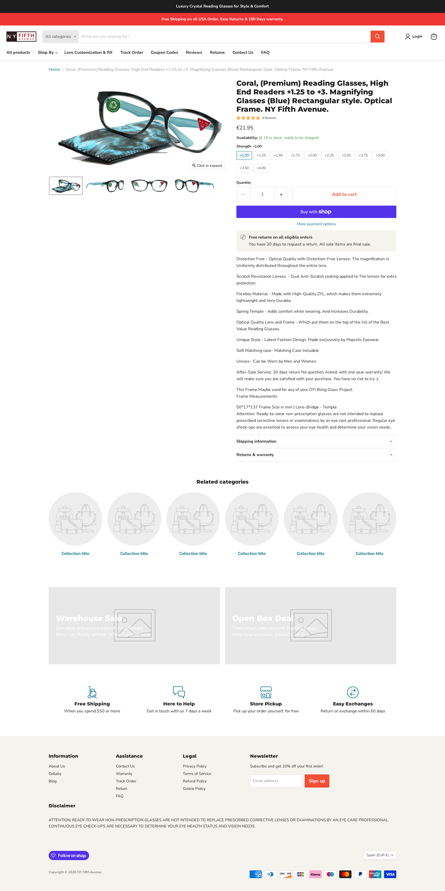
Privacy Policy (195, 766)
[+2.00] (312, 161)
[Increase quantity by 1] (281, 194)
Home (54, 69)
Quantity (243, 183)
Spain (377, 855)
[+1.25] (261, 161)
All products (18, 52)
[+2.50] (346, 161)
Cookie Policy (194, 788)
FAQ (265, 52)
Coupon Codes (164, 52)
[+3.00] (380, 161)
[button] (414, 36)
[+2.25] (329, 161)
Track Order (131, 52)
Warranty (124, 773)
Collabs (55, 773)
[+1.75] (295, 161)
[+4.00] (261, 174)
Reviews (194, 52)
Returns (217, 52)
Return (121, 788)
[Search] (377, 36)
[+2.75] (363, 161)
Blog (53, 781)
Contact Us (243, 52)
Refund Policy (195, 781)
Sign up (317, 781)
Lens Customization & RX (88, 52)
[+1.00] (244, 161)
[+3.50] (244, 174)
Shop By (46, 52)
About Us (57, 766)
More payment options (316, 224)
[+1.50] (278, 161)
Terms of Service (197, 773)
